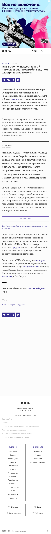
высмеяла (7, 276)
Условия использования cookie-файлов (17, 434)
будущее (21, 305)
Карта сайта (7, 419)
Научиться (13, 498)
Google (12, 305)
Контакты (38, 451)
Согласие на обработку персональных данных (20, 426)
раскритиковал (31, 266)
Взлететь (13, 484)
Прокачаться (13, 466)
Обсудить (13, 451)
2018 (4, 305)
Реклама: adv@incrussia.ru (25, 408)
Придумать (13, 476)
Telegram (39, 513)
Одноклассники (14, 513)
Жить (13, 491)
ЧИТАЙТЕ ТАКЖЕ (25, 219)
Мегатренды (13, 473)
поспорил (40, 260)
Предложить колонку (38, 462)
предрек (16, 247)
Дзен (39, 507)
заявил (15, 99)
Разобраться (13, 480)
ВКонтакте (15, 507)
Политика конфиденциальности (14, 430)
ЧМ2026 (13, 462)
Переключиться (13, 487)
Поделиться (13, 494)
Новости (5, 63)
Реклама (38, 455)
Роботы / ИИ (13, 459)
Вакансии (38, 459)
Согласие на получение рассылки (15, 437)
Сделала (13, 455)
